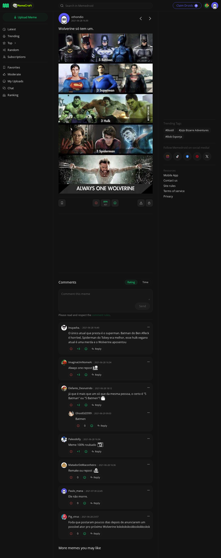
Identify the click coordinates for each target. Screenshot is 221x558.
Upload (27, 17)
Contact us (170, 180)
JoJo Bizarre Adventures (195, 130)
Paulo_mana (76, 490)
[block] (149, 202)
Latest (12, 29)
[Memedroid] (6, 5)
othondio (77, 17)
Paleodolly (74, 439)
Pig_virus (74, 516)
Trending (13, 36)
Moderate (14, 74)
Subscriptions (17, 57)
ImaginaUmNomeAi (80, 362)
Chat (11, 88)
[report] (141, 202)
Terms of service (174, 191)
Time (145, 282)
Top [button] (10, 43)
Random (13, 50)
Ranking (13, 95)
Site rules (170, 186)
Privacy (168, 196)
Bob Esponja (174, 136)
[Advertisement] (189, 65)
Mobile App (171, 175)
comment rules (101, 315)
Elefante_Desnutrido (80, 388)
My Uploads (15, 81)
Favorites (14, 67)
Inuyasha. (74, 327)
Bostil (170, 130)
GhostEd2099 (83, 413)
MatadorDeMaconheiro (82, 465)
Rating (131, 282)
